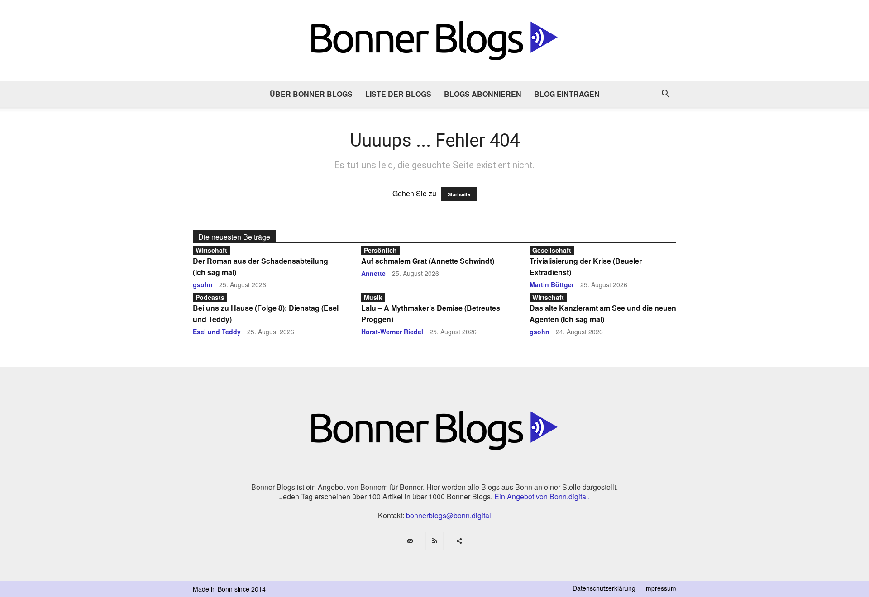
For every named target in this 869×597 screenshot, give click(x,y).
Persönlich (380, 250)
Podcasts (210, 297)
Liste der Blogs (398, 94)
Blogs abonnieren (482, 94)
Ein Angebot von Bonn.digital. (542, 496)
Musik (373, 297)
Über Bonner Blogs (311, 94)
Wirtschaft (211, 250)
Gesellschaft (551, 250)
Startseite (459, 194)
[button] (665, 95)
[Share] (459, 541)
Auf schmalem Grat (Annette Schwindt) (427, 261)
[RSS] (434, 541)
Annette (373, 273)
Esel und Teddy (217, 331)
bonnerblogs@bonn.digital (448, 515)
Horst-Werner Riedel (392, 331)
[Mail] (410, 541)
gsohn (203, 284)
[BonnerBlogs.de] (434, 40)
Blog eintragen (567, 94)
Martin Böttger (552, 284)
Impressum (660, 588)
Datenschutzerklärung (604, 588)
